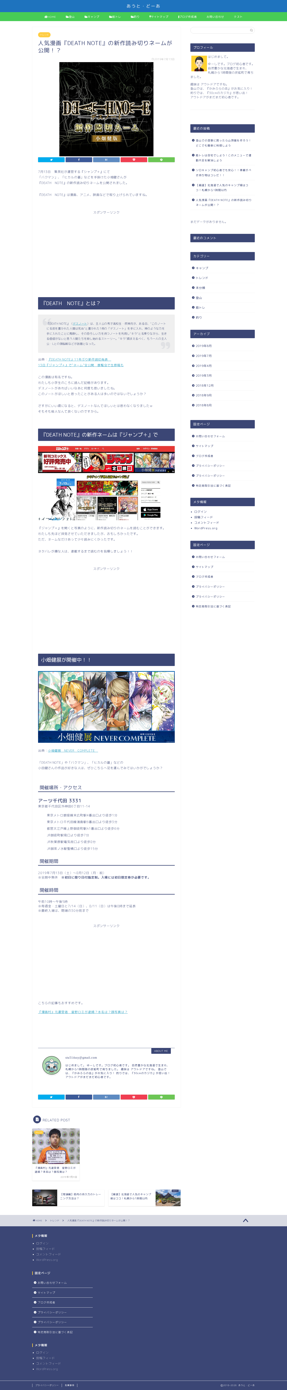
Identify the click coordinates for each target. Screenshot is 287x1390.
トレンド (44, 34)
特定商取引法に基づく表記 (213, 485)
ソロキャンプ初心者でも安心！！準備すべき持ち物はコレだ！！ (223, 172)
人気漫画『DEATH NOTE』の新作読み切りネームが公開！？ (224, 202)
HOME (51, 17)
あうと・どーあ (144, 6)
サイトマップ (159, 17)
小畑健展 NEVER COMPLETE (73, 750)
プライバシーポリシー (210, 466)
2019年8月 (204, 346)
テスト (238, 17)
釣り (137, 17)
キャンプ (93, 17)
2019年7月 (204, 356)
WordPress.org (205, 528)
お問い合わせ (215, 17)
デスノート (80, 324)
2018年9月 (204, 395)
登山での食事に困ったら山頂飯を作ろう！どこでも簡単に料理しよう (223, 143)
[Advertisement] (106, 251)
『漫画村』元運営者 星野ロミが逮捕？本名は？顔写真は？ (83, 1012)
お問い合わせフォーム (210, 436)
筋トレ (116, 17)
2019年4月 (204, 366)
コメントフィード (206, 523)
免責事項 (69, 1385)
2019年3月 (204, 376)
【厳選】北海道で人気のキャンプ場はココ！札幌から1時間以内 (222, 187)
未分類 (200, 288)
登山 (72, 17)
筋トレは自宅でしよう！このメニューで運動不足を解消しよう (223, 157)
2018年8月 (204, 405)
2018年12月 (205, 385)
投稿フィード (203, 517)
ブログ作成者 (188, 17)
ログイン (200, 512)
